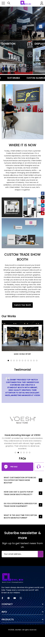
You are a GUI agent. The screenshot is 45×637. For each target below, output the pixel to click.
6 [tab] (22, 360)
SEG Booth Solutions (12, 62)
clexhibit (18, 630)
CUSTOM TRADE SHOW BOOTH (22, 257)
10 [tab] (34, 360)
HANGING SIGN (8, 71)
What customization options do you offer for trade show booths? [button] (20, 480)
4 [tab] (16, 360)
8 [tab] (28, 360)
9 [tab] (31, 360)
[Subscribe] (40, 554)
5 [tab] (19, 360)
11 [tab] (36, 360)
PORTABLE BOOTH (9, 67)
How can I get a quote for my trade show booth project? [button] (18, 493)
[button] (8, 3)
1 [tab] (8, 360)
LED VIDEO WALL (9, 58)
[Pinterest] (8, 598)
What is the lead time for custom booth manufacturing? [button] (20, 516)
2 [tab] (11, 360)
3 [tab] (14, 360)
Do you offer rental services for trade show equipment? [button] (20, 504)
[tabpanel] (22, 339)
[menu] (3, 3)
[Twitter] (20, 598)
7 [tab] (25, 360)
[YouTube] (14, 598)
